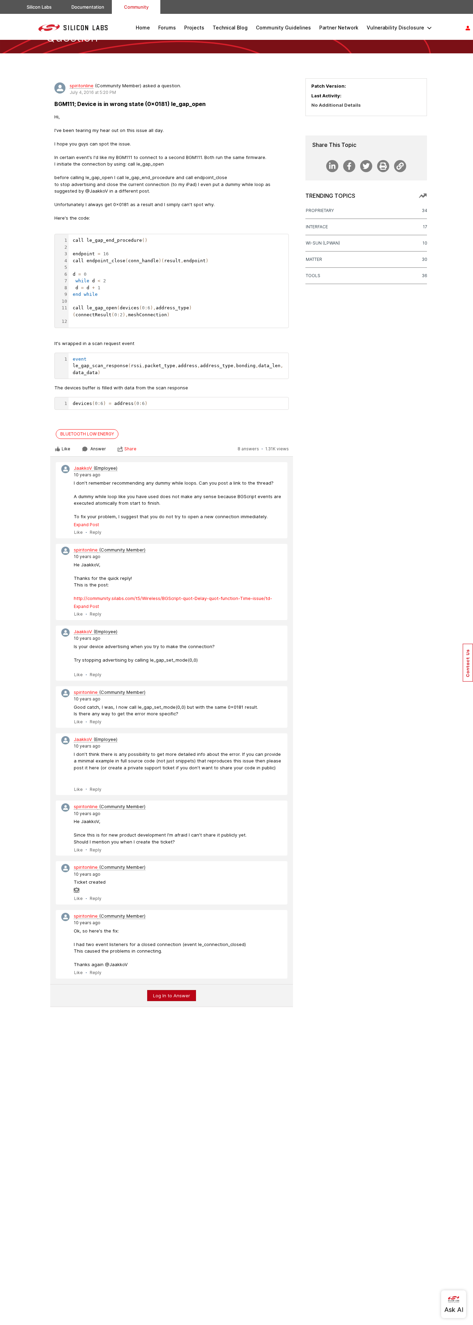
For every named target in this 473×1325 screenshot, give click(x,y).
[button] (468, 663)
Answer (98, 448)
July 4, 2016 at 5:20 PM (93, 92)
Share (130, 448)
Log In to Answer (171, 995)
